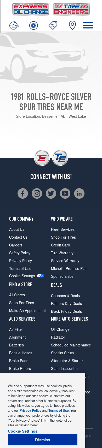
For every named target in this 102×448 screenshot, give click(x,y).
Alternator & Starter (67, 360)
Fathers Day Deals (66, 303)
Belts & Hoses (20, 352)
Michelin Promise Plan (69, 268)
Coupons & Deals (65, 295)
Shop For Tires (21, 302)
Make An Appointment (27, 310)
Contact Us (18, 237)
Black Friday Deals (66, 311)
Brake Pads (18, 360)
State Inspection (64, 368)
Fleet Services (63, 229)
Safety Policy (19, 252)
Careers (15, 244)
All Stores (17, 294)
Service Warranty (65, 260)
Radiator (58, 337)
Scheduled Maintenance (71, 344)
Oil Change (60, 329)
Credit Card (60, 244)
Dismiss (42, 440)
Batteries (16, 344)
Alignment (17, 337)
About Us (16, 229)
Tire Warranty (62, 252)
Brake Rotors (20, 368)
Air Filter (16, 329)
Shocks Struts (62, 352)
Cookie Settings (22, 276)
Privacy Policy (20, 260)
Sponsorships (62, 276)
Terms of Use (20, 268)
